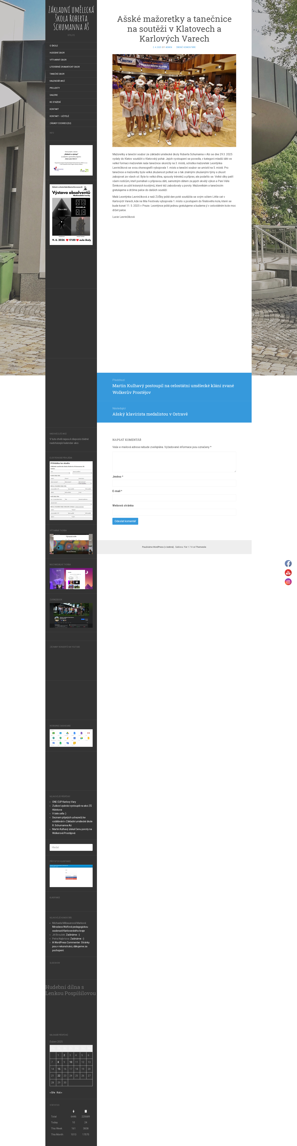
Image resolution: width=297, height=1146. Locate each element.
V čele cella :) (59, 876)
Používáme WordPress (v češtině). (158, 547)
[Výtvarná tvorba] (71, 543)
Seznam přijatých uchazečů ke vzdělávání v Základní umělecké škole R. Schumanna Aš (72, 884)
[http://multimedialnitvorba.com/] (71, 578)
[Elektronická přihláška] (71, 490)
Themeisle (201, 547)
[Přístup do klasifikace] (71, 938)
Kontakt (54, 109)
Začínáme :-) (73, 997)
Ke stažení (55, 102)
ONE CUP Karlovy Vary (64, 864)
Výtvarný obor (58, 60)
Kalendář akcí (57, 81)
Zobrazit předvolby (278, 1132)
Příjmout (221, 1132)
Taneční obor (57, 74)
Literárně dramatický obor (65, 67)
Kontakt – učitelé (59, 116)
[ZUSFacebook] (71, 615)
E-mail (117, 491)
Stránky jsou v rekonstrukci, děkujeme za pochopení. (71, 1009)
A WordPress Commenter (66, 1005)
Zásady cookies (250, 1140)
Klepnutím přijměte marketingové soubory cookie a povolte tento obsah (71, 1108)
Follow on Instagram (67, 653)
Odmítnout (250, 1132)
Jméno (117, 476)
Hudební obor (57, 53)
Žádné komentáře (186, 47)
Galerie (54, 95)
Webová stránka (123, 505)
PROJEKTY (55, 88)
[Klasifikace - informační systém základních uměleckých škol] (61, 965)
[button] (290, 1103)
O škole (54, 46)
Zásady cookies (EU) (60, 123)
